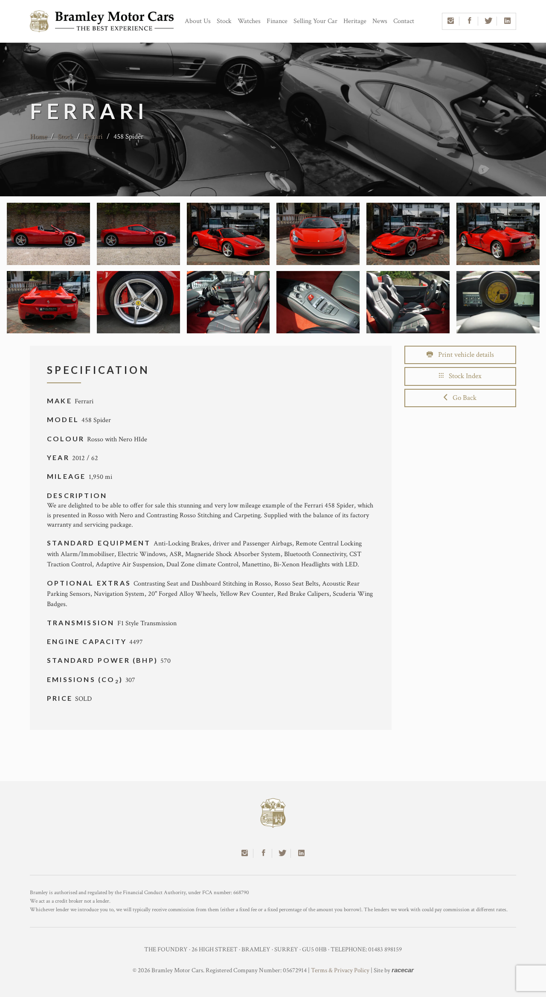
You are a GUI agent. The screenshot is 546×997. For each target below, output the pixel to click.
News (379, 21)
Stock (224, 21)
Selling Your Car (315, 21)
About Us (198, 21)
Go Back (461, 397)
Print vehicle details (463, 354)
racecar (403, 970)
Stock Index (463, 376)
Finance (277, 21)
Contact (403, 21)
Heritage (354, 21)
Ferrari (93, 136)
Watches (249, 21)
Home (38, 136)
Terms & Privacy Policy (340, 970)
